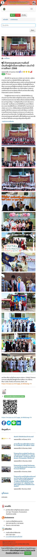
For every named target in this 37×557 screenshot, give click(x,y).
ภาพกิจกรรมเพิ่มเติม (8, 121)
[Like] (20, 72)
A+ (13, 15)
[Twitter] (8, 423)
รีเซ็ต (24, 15)
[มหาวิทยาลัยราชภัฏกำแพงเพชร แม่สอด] (4, 8)
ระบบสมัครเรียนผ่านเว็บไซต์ (14, 537)
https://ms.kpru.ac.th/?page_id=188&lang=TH (17, 417)
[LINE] (13, 423)
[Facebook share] (4, 423)
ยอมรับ (28, 553)
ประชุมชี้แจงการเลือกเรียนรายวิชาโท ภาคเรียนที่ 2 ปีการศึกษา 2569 (24, 445)
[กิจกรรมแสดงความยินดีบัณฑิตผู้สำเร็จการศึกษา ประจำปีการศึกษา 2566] (18, 46)
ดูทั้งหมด (5, 493)
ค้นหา (32, 30)
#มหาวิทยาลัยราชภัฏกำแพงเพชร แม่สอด (14, 396)
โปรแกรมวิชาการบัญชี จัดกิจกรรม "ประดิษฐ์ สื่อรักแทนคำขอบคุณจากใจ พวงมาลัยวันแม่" (24, 467)
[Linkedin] (18, 423)
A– (19, 15)
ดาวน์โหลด (6, 58)
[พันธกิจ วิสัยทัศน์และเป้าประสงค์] (6, 438)
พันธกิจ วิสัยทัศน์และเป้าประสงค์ (24, 437)
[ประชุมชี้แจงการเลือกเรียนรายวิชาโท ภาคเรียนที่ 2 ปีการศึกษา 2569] (6, 447)
